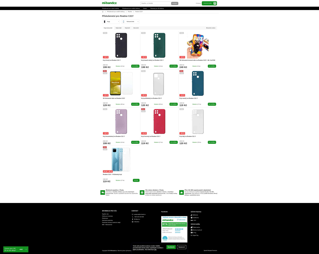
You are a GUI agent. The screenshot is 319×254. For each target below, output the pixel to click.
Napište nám (105, 214)
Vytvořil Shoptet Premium (210, 250)
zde (155, 249)
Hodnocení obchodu (107, 216)
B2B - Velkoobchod (107, 224)
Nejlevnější (119, 28)
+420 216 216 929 (139, 216)
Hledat (174, 3)
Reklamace (105, 218)
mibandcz (136, 221)
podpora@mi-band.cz (140, 214)
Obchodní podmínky (107, 220)
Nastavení (181, 247)
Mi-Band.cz (137, 219)
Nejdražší (127, 28)
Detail (136, 180)
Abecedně (136, 28)
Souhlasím (171, 247)
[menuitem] (110, 8)
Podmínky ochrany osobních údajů (111, 222)
